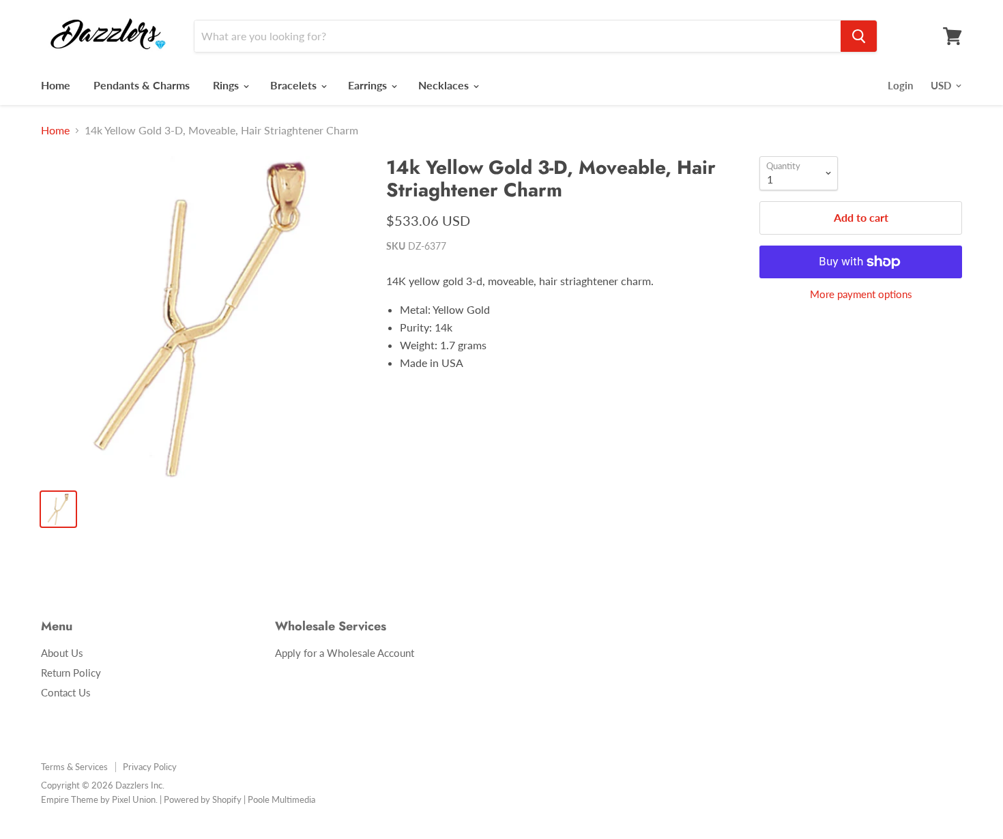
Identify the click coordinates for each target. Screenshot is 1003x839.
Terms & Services (74, 766)
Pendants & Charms (141, 84)
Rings (227, 84)
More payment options (861, 294)
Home (55, 84)
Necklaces (444, 84)
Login (900, 85)
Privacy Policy (150, 766)
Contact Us (66, 692)
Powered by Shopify (203, 799)
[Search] (859, 36)
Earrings (369, 84)
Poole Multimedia (281, 799)
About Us (62, 653)
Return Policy (71, 672)
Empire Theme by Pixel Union (98, 799)
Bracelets (294, 84)
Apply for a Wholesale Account (344, 653)
